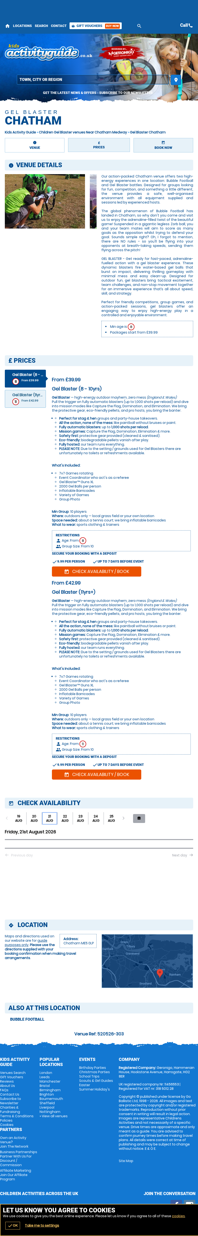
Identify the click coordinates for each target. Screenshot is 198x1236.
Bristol (45, 1085)
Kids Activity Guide (20, 132)
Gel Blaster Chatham (148, 132)
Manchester (50, 1081)
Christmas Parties (94, 1072)
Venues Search (13, 1072)
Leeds (45, 1077)
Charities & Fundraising (10, 1109)
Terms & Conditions (17, 1116)
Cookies (7, 1124)
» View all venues (54, 1116)
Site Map (126, 1160)
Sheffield (47, 1103)
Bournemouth (51, 1098)
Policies (6, 1120)
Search (41, 26)
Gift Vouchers (95, 26)
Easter (84, 1085)
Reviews (7, 1081)
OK (12, 1225)
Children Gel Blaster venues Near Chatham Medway (83, 132)
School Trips (89, 1076)
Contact (59, 26)
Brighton (47, 1094)
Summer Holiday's (94, 1089)
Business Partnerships (18, 1158)
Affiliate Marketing (15, 1175)
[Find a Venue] (93, 80)
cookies (178, 1216)
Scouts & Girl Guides (96, 1080)
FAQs (4, 1090)
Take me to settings (42, 1225)
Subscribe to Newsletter (10, 1100)
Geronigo (122, 53)
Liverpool (47, 1107)
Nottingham (50, 1111)
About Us (7, 1085)
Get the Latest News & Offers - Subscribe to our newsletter (98, 93)
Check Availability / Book (96, 571)
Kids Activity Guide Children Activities (49, 53)
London (46, 1072)
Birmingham (50, 1090)
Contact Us (9, 1094)
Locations (22, 26)
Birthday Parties (92, 1067)
